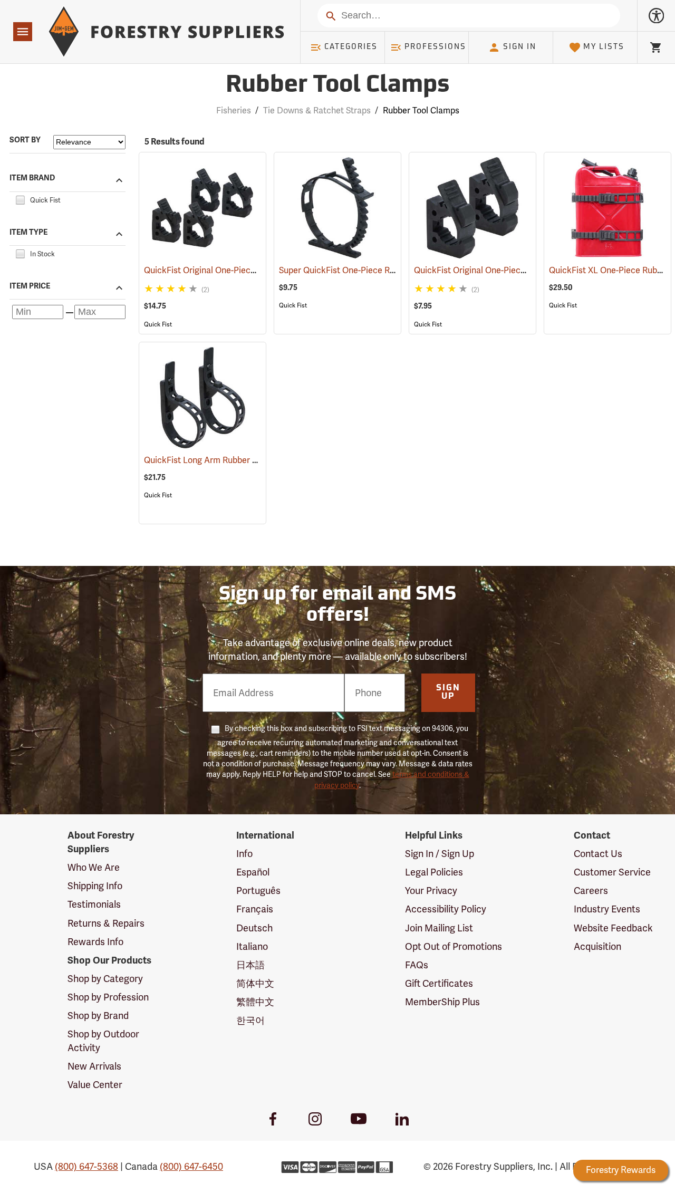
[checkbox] (20, 199)
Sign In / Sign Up (439, 854)
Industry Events (607, 909)
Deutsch (254, 928)
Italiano (252, 946)
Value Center (95, 1085)
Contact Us (598, 854)
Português (258, 890)
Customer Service (612, 872)
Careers (591, 890)
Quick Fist (158, 324)
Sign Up (448, 692)
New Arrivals (94, 1066)
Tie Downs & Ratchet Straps (317, 110)
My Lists (603, 47)
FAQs (416, 965)
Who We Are (94, 867)
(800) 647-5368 (86, 1166)
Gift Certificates (439, 983)
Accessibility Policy (445, 909)
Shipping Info (95, 886)
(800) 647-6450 (191, 1166)
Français (254, 909)
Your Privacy (431, 890)
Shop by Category (105, 979)
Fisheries (233, 110)
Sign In (519, 47)
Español (252, 872)
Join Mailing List (439, 928)
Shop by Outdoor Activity (103, 1041)
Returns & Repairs (106, 923)
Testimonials (94, 904)
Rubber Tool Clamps (337, 86)
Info (244, 854)
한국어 (250, 1020)
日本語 (250, 965)
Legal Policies (434, 872)
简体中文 (255, 983)
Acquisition (597, 946)
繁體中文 (255, 1002)
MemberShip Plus (442, 1002)
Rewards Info (95, 942)
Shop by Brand (98, 1015)
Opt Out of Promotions (453, 946)
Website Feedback (613, 928)
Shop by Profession (108, 997)
